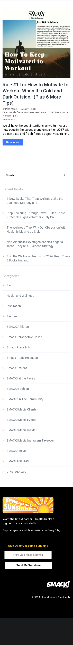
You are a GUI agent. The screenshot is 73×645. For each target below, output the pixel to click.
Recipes (12, 316)
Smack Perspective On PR (24, 337)
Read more (13, 142)
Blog (10, 285)
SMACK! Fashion (18, 388)
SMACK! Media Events (21, 420)
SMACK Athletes (18, 326)
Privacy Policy (54, 530)
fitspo (20, 112)
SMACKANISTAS (18, 461)
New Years (29, 112)
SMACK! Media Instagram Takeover (30, 440)
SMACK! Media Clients (22, 409)
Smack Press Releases (22, 357)
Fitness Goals (9, 112)
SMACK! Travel (16, 451)
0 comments (9, 119)
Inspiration (14, 306)
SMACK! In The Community (25, 399)
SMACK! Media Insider (21, 430)
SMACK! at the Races (21, 378)
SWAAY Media (54, 112)
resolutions (40, 112)
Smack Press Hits (19, 347)
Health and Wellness (20, 295)
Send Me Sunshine (28, 565)
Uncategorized (16, 471)
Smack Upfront (17, 368)
